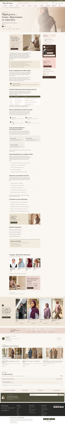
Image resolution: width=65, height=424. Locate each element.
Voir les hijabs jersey (14, 222)
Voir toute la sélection (49, 55)
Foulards (41, 5)
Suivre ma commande (32, 410)
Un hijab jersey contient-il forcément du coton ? (15, 229)
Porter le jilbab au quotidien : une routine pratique (10, 361)
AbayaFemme (7, 3)
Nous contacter (31, 411)
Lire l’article (3, 366)
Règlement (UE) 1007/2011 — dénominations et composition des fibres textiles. (20, 242)
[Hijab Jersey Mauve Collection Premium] (45, 309)
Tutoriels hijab (43, 415)
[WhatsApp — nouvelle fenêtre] (7, 410)
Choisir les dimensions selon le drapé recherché (48, 40)
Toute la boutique (19, 406)
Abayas (23, 5)
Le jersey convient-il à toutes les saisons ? (14, 236)
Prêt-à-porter (54, 5)
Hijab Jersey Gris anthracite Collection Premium (20, 320)
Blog (60, 5)
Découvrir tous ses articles (8, 340)
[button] (21, 323)
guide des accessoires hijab (14, 150)
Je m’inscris (61, 394)
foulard (26, 100)
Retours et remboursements (32, 409)
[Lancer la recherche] (47, 3)
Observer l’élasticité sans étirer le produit (48, 41)
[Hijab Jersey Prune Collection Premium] (33, 309)
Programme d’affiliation (44, 412)
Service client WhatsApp (32, 412)
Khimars (29, 5)
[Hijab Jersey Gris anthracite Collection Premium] (21, 309)
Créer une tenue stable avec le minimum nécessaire (48, 43)
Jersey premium (15, 84)
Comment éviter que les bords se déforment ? (15, 234)
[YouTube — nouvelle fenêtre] (5, 410)
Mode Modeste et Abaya (6, 7)
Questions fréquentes (31, 406)
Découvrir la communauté (47, 66)
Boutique (11, 5)
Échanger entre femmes (52, 331)
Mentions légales (43, 410)
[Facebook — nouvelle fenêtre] (1, 410)
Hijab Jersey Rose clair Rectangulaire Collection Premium (56, 320)
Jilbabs (36, 5)
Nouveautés (5, 5)
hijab (11, 53)
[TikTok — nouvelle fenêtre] (8, 410)
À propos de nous (43, 406)
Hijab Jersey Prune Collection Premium (32, 319)
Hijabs (17, 5)
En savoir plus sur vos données (13, 422)
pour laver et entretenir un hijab (22, 195)
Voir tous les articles (60, 346)
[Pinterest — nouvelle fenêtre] (6, 410)
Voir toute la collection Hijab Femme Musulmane (17, 273)
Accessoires (47, 5)
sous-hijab (17, 169)
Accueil (2, 7)
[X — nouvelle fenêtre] (2, 410)
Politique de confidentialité (44, 409)
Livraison (30, 408)
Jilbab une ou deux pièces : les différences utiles (31, 361)
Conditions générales (44, 408)
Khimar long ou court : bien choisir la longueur (53, 361)
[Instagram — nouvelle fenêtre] (3, 410)
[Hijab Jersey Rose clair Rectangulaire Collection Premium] (57, 309)
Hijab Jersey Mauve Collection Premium (44, 319)
